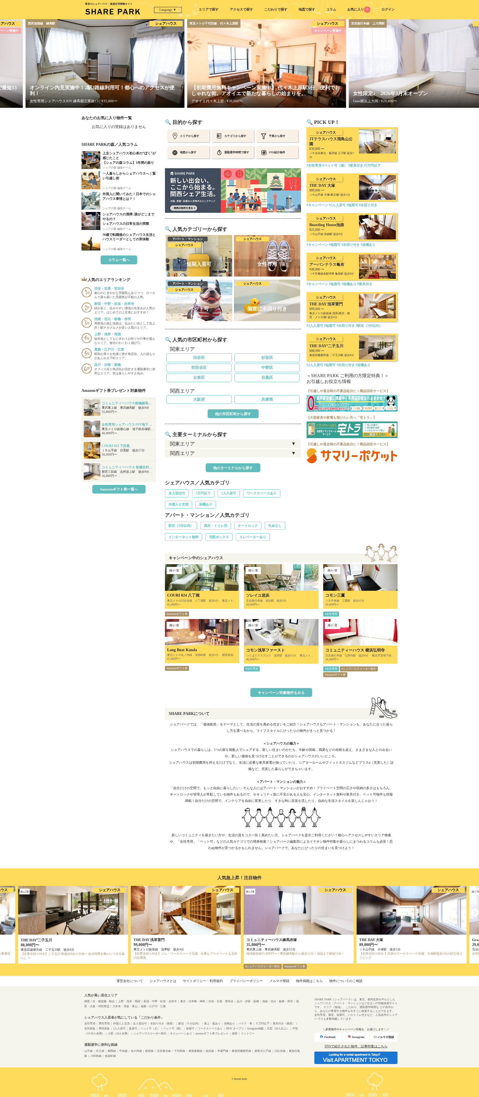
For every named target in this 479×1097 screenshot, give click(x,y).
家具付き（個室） (284, 1023)
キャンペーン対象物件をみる (281, 693)
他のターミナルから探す (233, 468)
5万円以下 (203, 493)
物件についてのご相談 (346, 981)
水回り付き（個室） (162, 1023)
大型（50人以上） (278, 1028)
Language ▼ (167, 10)
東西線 (112, 1050)
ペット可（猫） (173, 1028)
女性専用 (89, 1023)
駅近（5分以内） (181, 526)
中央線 (123, 1050)
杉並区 (267, 358)
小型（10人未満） (119, 1033)
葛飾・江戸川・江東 (153, 1006)
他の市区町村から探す (233, 414)
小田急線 (95, 1055)
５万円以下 (262, 1023)
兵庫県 (267, 399)
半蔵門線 (222, 1050)
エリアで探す (209, 9)
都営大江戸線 (262, 1050)
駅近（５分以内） (190, 1023)
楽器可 (133, 1028)
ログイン (388, 9)
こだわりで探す (275, 9)
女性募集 (89, 1028)
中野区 (267, 367)
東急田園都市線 (241, 1050)
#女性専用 (331, 613)
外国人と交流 (178, 504)
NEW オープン (235, 1028)
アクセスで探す (241, 9)
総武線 (210, 1050)
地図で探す (307, 9)
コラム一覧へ (119, 260)
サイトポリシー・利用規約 (203, 981)
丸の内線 (136, 1050)
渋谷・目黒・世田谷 (220, 1001)
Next (475, 913)
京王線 (100, 1050)
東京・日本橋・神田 (192, 1001)
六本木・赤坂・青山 (125, 1006)
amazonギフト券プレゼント (212, 1033)
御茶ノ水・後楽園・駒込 (99, 1001)
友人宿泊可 (177, 493)
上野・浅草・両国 (129, 1001)
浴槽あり (205, 504)
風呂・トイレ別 (215, 526)
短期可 (190, 1028)
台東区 (199, 377)
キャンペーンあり (181, 1033)
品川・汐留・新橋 (248, 1001)
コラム (331, 9)
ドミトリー (248, 1033)
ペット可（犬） (150, 1028)
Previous (4, 913)
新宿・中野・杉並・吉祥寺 (160, 1001)
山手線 (88, 1050)
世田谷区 (199, 367)
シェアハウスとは (163, 981)
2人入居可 (228, 493)
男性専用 (104, 1023)
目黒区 (267, 377)
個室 (235, 1033)
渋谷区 (199, 358)
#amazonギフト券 (177, 613)
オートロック (248, 526)
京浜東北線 (164, 1050)
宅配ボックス (219, 537)
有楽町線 (110, 1055)
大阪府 (199, 399)
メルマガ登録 (279, 981)
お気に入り (357, 9)
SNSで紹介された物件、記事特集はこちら (356, 1046)
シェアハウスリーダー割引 (150, 1033)
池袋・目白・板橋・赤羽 (277, 1001)
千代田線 (179, 1050)
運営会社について (129, 981)
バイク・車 (245, 1023)
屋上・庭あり (212, 1023)
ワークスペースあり (262, 493)
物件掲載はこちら (309, 981)
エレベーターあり (253, 537)
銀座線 (149, 1050)
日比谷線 (280, 1050)
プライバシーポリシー (246, 981)
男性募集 (104, 1028)
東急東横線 (195, 1050)
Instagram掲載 (255, 1028)
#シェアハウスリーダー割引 (359, 668)
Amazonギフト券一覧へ (119, 489)
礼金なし (275, 526)
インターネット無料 (183, 537)
